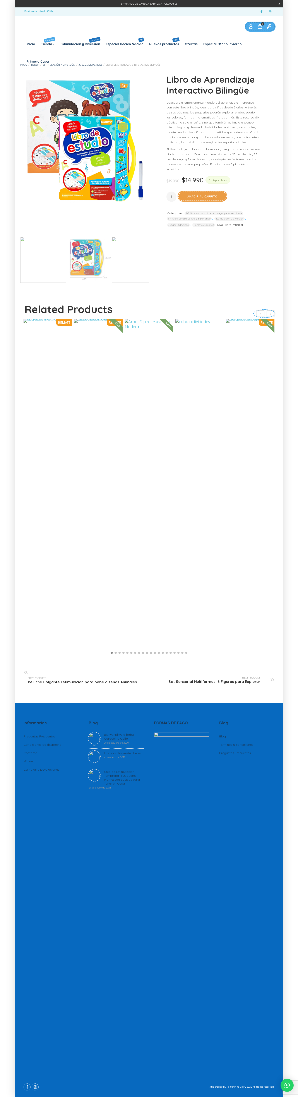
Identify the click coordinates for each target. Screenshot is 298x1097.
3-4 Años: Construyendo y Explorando (189, 218)
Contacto (30, 753)
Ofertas (191, 44)
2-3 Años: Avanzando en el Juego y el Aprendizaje (214, 213)
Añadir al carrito (202, 196)
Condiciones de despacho (43, 745)
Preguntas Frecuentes (39, 736)
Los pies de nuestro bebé (122, 755)
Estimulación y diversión (59, 64)
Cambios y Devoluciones (41, 769)
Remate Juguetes (204, 224)
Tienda (47, 42)
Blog (222, 736)
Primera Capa (37, 61)
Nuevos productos (164, 42)
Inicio (30, 44)
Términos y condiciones (236, 745)
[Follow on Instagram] (270, 11)
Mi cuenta (31, 761)
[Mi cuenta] (250, 26)
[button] (112, 653)
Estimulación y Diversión (80, 42)
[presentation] (270, 313)
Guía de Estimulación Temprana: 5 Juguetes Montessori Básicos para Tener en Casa (114, 779)
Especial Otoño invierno (222, 44)
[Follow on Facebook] (261, 11)
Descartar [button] (279, 3)
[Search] (269, 26)
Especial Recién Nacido (125, 42)
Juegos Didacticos (90, 64)
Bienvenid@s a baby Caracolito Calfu (119, 738)
